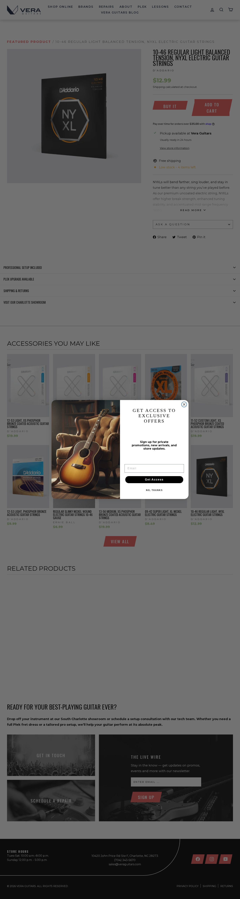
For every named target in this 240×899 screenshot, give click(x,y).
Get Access (154, 479)
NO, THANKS (154, 490)
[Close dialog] (184, 404)
